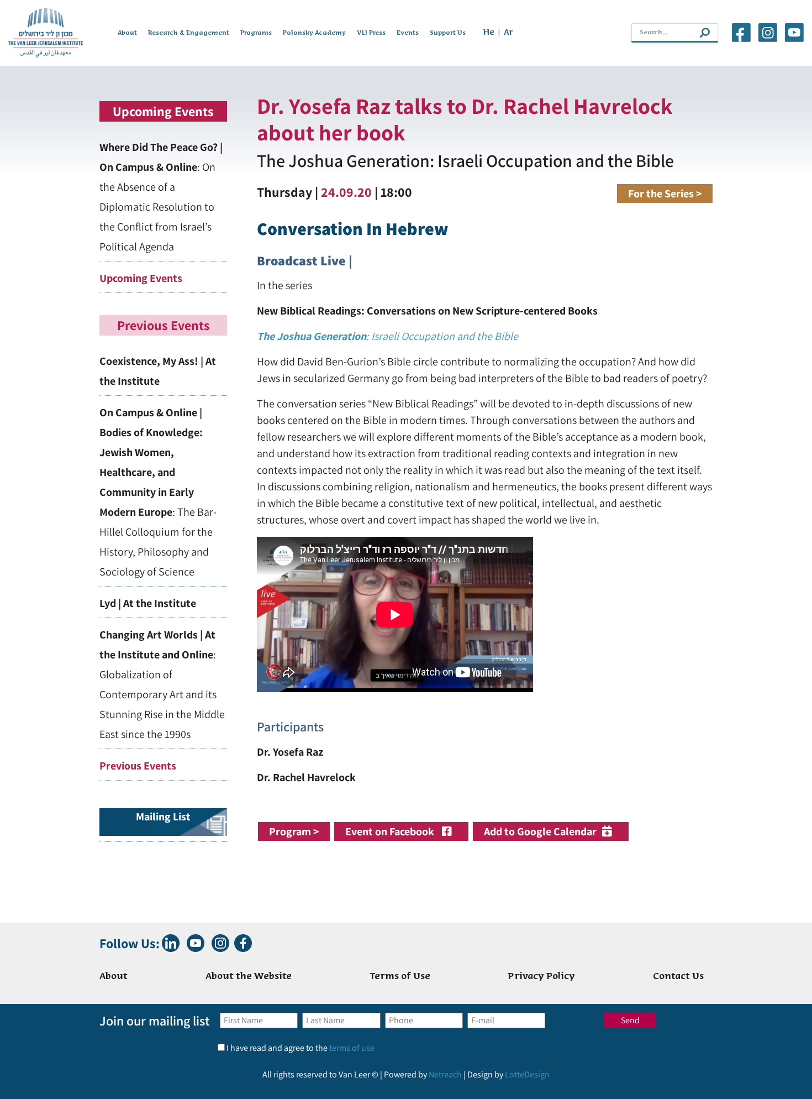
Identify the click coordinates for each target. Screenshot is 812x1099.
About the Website (248, 976)
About (127, 33)
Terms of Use (400, 976)
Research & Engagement (188, 33)
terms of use (352, 1048)
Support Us (448, 33)
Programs (256, 33)
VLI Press (371, 33)
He (488, 32)
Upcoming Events (140, 278)
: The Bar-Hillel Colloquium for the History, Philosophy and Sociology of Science (158, 492)
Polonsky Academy (314, 33)
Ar (508, 32)
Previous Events (137, 765)
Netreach (445, 1074)
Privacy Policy (541, 976)
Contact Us (678, 976)
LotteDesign (527, 1074)
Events (408, 33)
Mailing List (163, 816)
